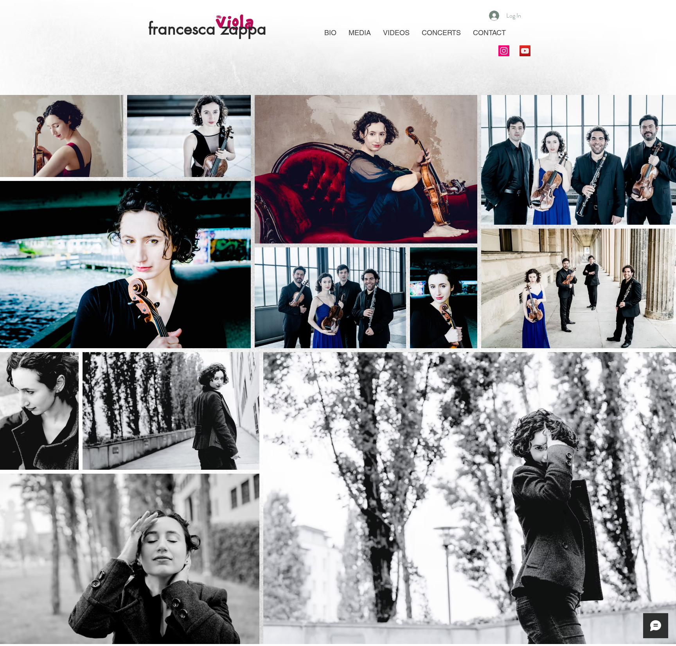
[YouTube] (525, 50)
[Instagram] (503, 50)
